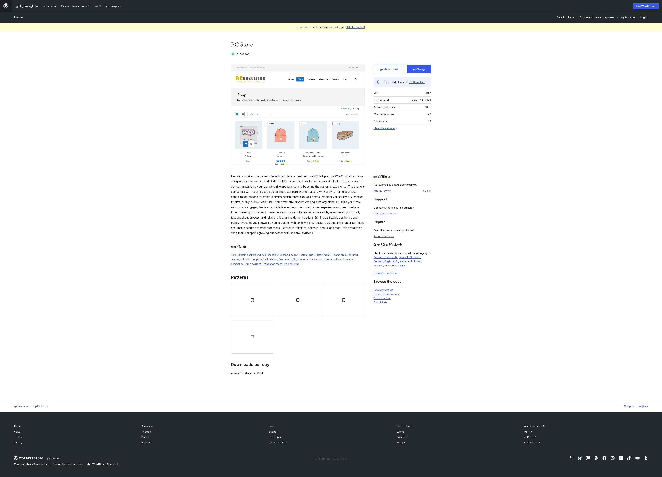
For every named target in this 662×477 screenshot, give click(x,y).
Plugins (145, 436)
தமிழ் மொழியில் (54, 458)
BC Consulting (417, 82)
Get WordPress (645, 5)
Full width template (251, 259)
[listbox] (298, 318)
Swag (401, 442)
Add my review (382, 190)
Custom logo (306, 254)
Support (273, 431)
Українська (398, 265)
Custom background (249, 254)
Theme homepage (384, 128)
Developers (275, 436)
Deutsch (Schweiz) (410, 257)
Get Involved (404, 426)
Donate (402, 436)
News (17, 431)
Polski (417, 261)
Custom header (288, 254)
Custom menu (322, 254)
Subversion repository (386, 294)
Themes (18, 17)
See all (427, 190)
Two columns (291, 263)
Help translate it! (355, 27)
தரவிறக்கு (419, 69)
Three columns (252, 263)
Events (400, 431)
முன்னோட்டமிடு (389, 69)
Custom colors (270, 254)
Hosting (18, 436)
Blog (233, 254)
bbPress (530, 436)
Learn (272, 426)
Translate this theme (385, 273)
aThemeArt (243, 53)
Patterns (146, 442)
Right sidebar (300, 259)
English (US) (391, 261)
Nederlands (406, 261)
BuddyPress (532, 442)
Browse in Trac (382, 298)
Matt (528, 431)
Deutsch (378, 261)
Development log (383, 289)
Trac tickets (380, 302)
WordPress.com (534, 426)
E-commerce (339, 254)
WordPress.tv (278, 442)
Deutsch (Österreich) (386, 257)
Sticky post (316, 259)
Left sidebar (270, 259)
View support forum (385, 213)
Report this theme (384, 236)
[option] (252, 300)
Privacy (18, 442)
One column (285, 259)
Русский (378, 265)
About (17, 426)
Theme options (333, 259)
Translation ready (273, 263)
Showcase (147, 426)
